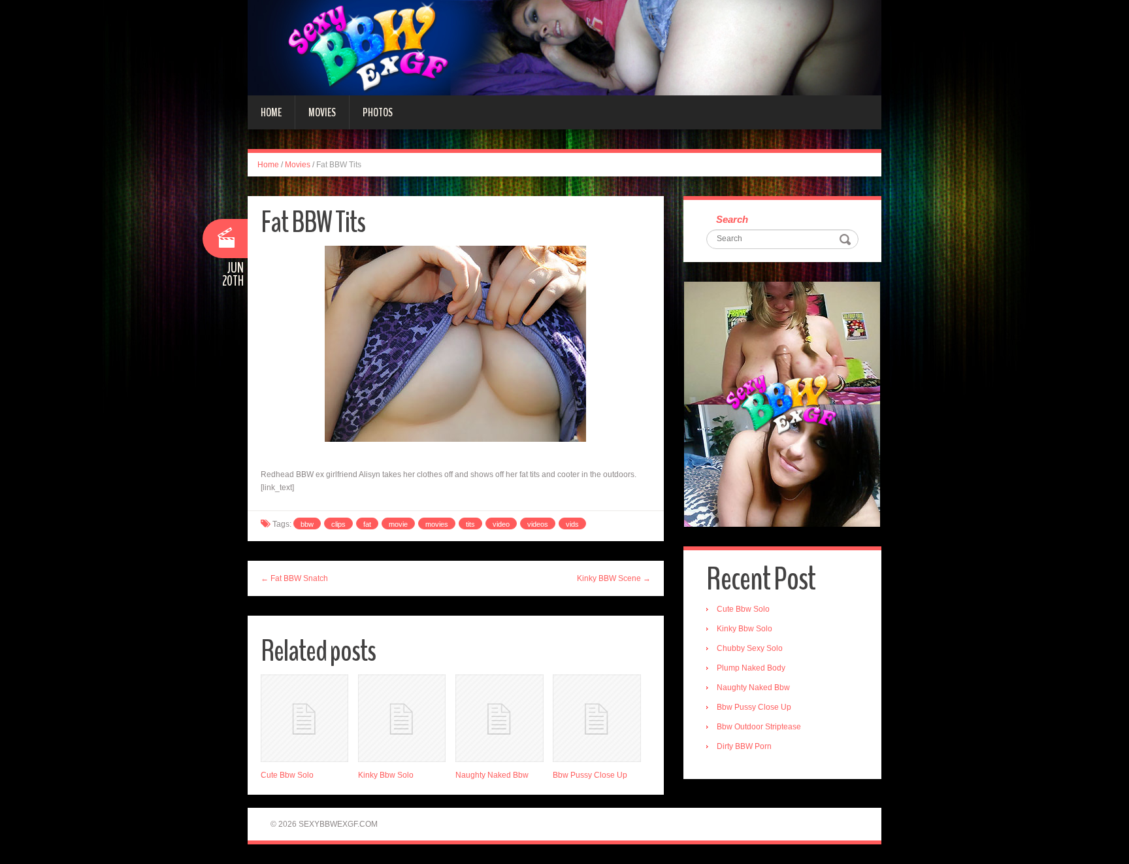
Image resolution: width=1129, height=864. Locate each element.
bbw (307, 524)
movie (398, 524)
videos (537, 524)
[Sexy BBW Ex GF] (564, 47)
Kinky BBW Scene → (614, 578)
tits (470, 524)
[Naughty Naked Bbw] (499, 718)
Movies (322, 112)
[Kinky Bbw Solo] (402, 718)
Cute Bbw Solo (287, 775)
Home (271, 112)
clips (338, 524)
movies (436, 524)
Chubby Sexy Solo (750, 648)
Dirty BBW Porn (744, 746)
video (501, 524)
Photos (378, 112)
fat (367, 524)
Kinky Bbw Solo (386, 775)
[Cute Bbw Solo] (304, 718)
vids (572, 524)
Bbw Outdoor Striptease (759, 726)
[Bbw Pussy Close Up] (596, 718)
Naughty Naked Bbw (492, 775)
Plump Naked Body (751, 668)
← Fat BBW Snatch (294, 578)
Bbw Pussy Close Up (590, 775)
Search (732, 219)
